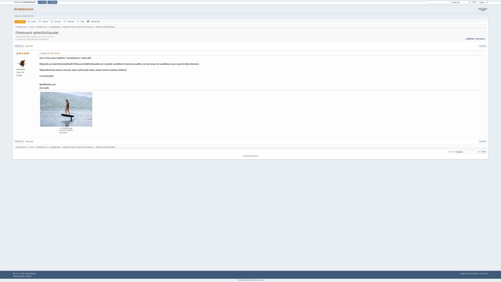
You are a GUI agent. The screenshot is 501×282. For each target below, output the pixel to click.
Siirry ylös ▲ (484, 273)
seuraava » (480, 39)
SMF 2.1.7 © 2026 (18, 273)
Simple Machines (30, 273)
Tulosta (482, 46)
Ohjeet (463, 273)
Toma (84, 27)
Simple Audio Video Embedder (22, 276)
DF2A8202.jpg (66, 128)
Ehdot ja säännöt (472, 273)
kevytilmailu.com (48, 84)
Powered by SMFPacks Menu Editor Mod (250, 280)
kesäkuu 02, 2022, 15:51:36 (50, 53)
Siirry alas (19, 46)
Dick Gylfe (24, 53)
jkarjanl (90, 27)
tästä (50, 76)
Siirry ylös (19, 141)
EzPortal (255, 156)
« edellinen (470, 39)
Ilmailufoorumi (23, 9)
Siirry (450, 152)
